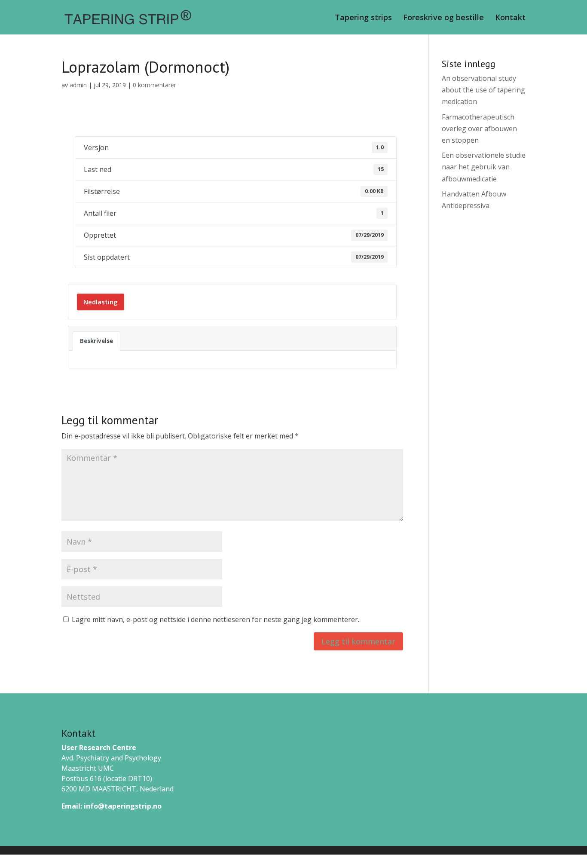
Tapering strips (363, 18)
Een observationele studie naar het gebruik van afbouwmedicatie (484, 166)
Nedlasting (100, 301)
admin (78, 85)
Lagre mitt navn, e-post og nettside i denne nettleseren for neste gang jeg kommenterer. (215, 619)
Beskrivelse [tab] (96, 341)
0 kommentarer (154, 85)
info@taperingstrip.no (123, 806)
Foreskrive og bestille (443, 18)
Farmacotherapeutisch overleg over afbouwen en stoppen (479, 128)
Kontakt (510, 18)
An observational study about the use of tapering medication (483, 90)
